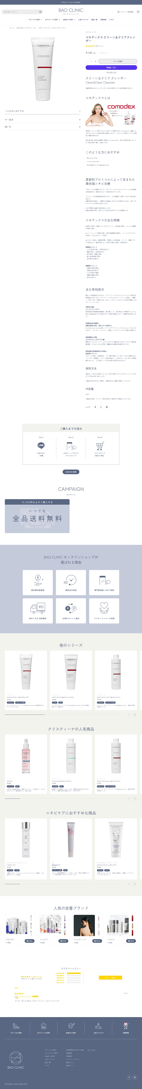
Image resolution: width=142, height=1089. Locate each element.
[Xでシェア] (101, 407)
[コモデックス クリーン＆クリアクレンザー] (26, 672)
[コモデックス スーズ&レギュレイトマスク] (71, 672)
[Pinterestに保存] (107, 407)
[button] (90, 46)
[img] (19, 993)
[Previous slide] (129, 714)
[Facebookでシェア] (95, 407)
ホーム (12, 28)
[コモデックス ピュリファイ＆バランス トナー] (116, 672)
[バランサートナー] (26, 839)
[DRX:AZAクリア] (71, 839)
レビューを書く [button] (110, 977)
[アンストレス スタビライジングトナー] (71, 756)
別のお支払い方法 (111, 72)
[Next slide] (135, 714)
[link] (31, 918)
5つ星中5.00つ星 (36, 977)
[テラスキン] (26, 756)
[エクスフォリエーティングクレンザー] (116, 839)
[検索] (40, 12)
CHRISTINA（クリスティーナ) (26, 28)
